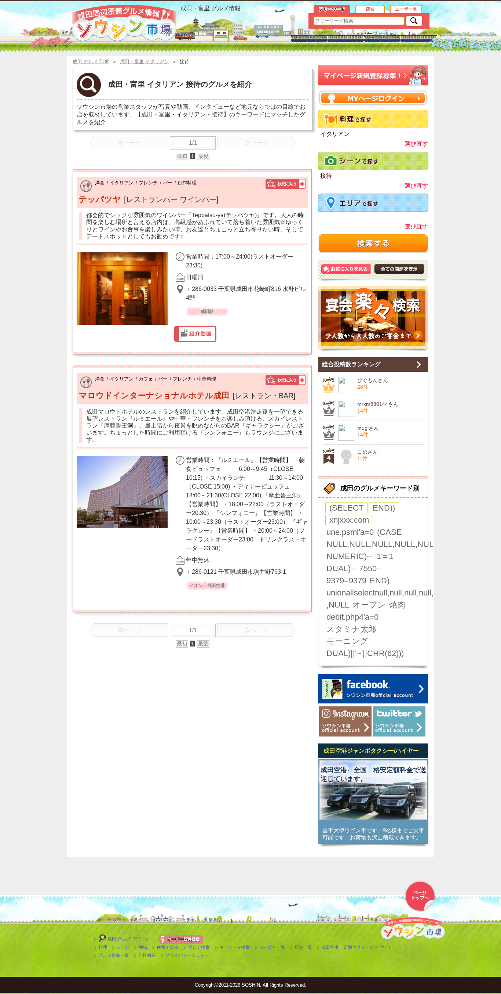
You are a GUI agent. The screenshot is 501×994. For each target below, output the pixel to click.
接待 (326, 176)
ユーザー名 (406, 9)
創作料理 (187, 183)
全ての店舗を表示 (399, 269)
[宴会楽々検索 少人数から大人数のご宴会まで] (373, 318)
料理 (102, 947)
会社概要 (147, 955)
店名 (370, 9)
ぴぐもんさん (372, 380)
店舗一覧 (303, 947)
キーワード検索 (234, 947)
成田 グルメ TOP (123, 938)
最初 (182, 156)
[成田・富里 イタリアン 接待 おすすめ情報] (124, 23)
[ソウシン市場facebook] (373, 688)
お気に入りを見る (346, 269)
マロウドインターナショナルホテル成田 (154, 395)
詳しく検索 (199, 947)
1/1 (193, 143)
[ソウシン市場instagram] (345, 721)
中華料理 (206, 379)
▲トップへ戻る (420, 896)
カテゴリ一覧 (272, 947)
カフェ (146, 379)
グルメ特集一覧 (113, 955)
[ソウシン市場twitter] (399, 721)
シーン (122, 947)
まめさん (367, 452)
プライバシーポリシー (187, 955)
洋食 (100, 183)
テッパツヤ (100, 199)
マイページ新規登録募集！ (373, 75)
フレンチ (148, 183)
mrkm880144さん (377, 404)
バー (167, 183)
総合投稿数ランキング (351, 364)
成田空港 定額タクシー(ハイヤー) (355, 947)
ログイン (373, 98)
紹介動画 (195, 334)
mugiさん (368, 428)
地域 (143, 947)
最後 (203, 156)
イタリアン (122, 183)
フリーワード (332, 9)
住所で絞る (168, 947)
